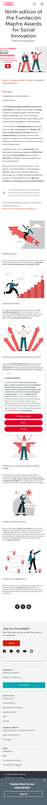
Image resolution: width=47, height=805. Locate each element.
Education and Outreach (12, 707)
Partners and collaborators (14, 579)
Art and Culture (9, 703)
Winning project (9, 254)
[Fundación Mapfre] (8, 4)
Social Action (8, 698)
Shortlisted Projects (11, 303)
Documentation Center (12, 760)
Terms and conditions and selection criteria (21, 357)
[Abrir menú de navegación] (40, 3)
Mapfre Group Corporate (14, 778)
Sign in (11, 643)
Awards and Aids (17, 80)
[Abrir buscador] (34, 3)
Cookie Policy (12, 410)
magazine (12, 765)
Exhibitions (8, 670)
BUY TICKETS (24, 685)
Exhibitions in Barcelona (12, 677)
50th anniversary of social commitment (19, 730)
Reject (23, 423)
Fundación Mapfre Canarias (15, 774)
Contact (6, 721)
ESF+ (5, 716)
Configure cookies (23, 416)
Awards (29, 80)
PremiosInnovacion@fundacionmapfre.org (19, 209)
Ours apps (7, 739)
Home (4, 80)
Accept (23, 429)
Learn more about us (11, 735)
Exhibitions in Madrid (11, 673)
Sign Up (23, 793)
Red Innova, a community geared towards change (20, 467)
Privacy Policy (27, 410)
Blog (4, 756)
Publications (8, 751)
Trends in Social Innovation (14, 521)
